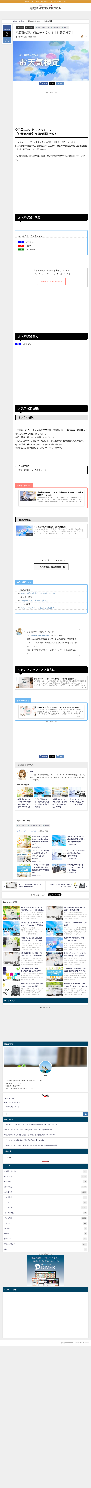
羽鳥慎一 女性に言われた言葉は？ (35, 601)
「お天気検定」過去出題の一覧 (51, 567)
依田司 (66, 27)
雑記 (45, 1249)
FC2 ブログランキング (12, 1107)
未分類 (45, 1233)
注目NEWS (45, 1239)
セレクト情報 (45, 1213)
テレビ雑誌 (29, 27)
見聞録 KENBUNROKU (51, 281)
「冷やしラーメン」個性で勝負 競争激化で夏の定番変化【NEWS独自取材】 (30, 1145)
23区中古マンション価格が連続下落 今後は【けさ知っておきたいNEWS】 (30, 1135)
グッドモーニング (43, 27)
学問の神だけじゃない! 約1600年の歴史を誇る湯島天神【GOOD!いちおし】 (30, 1124)
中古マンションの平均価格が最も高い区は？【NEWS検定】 (25, 1140)
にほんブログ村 (9, 1098)
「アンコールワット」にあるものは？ (37, 608)
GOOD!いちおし (45, 1171)
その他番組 (45, 1197)
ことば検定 (45, 1192)
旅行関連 (45, 1228)
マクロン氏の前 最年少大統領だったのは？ (39, 593)
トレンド (45, 1223)
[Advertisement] (51, 109)
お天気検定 (20, 27)
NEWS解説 (45, 1181)
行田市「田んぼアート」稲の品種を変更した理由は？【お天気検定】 (28, 1129)
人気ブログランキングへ (12, 1102)
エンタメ (45, 1202)
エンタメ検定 (45, 1207)
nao (86, 36)
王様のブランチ (45, 1244)
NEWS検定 (45, 1176)
